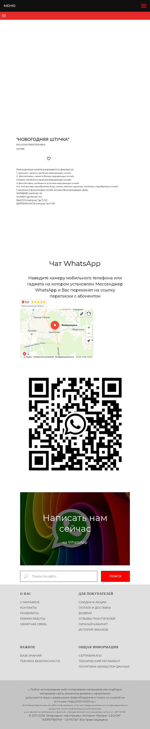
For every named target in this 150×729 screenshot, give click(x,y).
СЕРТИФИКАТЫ (90, 655)
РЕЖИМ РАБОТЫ (32, 618)
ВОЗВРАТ (85, 613)
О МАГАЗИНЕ (30, 602)
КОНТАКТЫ (28, 607)
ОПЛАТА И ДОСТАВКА (95, 607)
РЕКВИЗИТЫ (29, 613)
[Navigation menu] (143, 6)
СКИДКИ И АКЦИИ (92, 602)
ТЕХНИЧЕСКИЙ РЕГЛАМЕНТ (99, 661)
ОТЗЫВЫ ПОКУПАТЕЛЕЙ (97, 618)
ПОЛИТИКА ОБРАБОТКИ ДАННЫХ (104, 666)
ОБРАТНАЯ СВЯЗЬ (33, 624)
